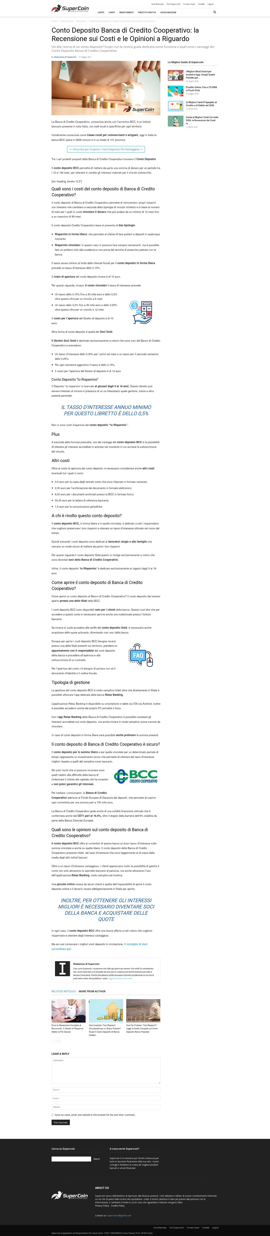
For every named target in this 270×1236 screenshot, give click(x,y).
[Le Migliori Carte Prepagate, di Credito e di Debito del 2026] (175, 106)
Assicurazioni (168, 12)
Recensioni (81, 21)
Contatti (201, 4)
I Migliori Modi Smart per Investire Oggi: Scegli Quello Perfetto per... (200, 74)
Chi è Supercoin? (173, 4)
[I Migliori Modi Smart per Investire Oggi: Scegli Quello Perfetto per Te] (175, 75)
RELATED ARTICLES (64, 991)
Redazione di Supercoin (65, 57)
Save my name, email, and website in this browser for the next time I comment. (95, 1114)
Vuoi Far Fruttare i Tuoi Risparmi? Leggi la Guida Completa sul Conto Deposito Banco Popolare (142, 1028)
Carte (101, 12)
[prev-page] (53, 1041)
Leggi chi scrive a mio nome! (120, 978)
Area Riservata (158, 4)
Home (54, 21)
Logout (210, 4)
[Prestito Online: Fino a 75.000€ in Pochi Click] (175, 91)
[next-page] (58, 1041)
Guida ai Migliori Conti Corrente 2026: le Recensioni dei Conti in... (202, 120)
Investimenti (126, 12)
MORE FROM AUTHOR (92, 991)
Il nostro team (189, 4)
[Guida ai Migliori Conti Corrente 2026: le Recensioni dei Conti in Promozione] (175, 121)
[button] (214, 12)
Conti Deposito (66, 21)
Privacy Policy (102, 1205)
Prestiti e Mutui (147, 12)
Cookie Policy (118, 1205)
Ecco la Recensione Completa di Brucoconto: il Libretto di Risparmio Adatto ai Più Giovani (67, 1028)
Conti (112, 12)
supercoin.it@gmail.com (119, 1215)
